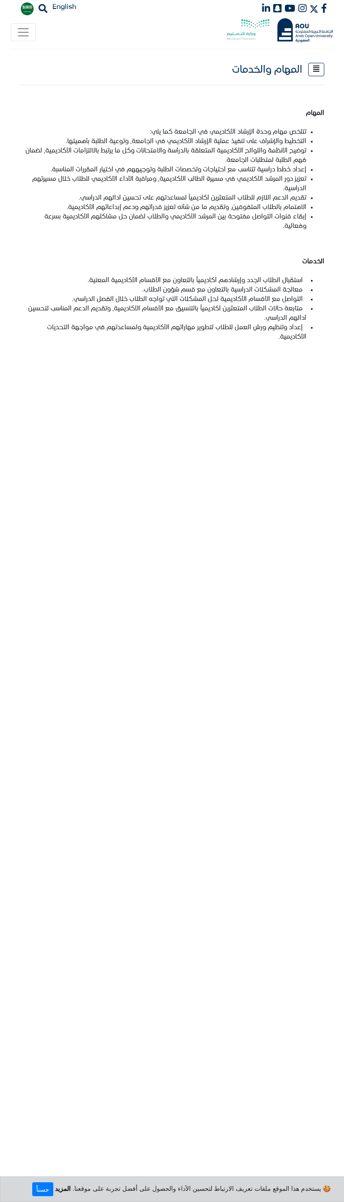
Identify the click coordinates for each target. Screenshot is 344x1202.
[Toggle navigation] (23, 32)
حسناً (42, 1189)
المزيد (63, 1188)
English (64, 7)
